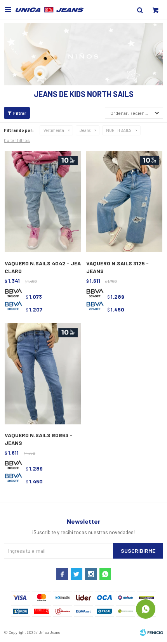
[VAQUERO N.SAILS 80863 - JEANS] (43, 374)
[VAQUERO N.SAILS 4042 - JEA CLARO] (43, 202)
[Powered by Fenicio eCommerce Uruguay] (151, 632)
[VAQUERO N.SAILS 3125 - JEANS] (124, 202)
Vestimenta (53, 130)
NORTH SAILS (119, 130)
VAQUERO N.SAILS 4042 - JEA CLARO (43, 267)
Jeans (85, 130)
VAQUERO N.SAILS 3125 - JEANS (117, 267)
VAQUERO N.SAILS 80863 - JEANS (38, 439)
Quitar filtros (17, 140)
